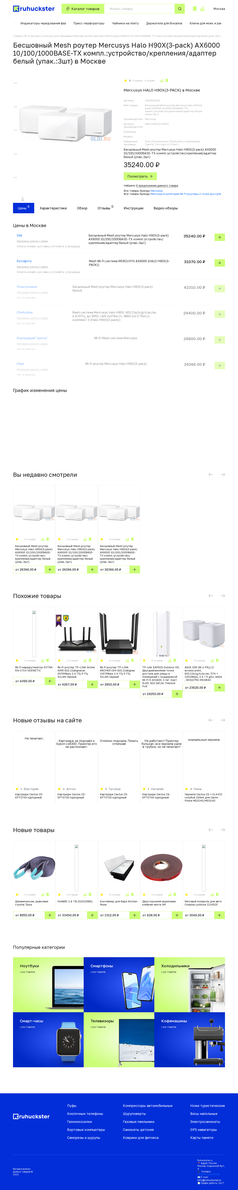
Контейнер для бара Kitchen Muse (118, 903)
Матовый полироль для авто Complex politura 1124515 (203, 903)
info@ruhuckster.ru (209, 1180)
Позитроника (27, 287)
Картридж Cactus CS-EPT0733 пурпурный (29, 796)
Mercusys (156, 190)
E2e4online (25, 312)
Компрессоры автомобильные (148, 1106)
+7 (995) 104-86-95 (208, 1174)
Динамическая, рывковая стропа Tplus (31, 903)
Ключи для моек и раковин (210, 23)
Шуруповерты (134, 1114)
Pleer (20, 364)
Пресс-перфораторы (88, 23)
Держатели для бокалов (164, 23)
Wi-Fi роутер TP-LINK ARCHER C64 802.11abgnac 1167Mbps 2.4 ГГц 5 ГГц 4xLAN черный (117, 672)
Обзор (82, 208)
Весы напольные (204, 1114)
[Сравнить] (161, 80)
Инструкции (133, 208)
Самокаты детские (138, 1130)
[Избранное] (194, 9)
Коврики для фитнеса (141, 1138)
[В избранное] (167, 80)
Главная (18, 36)
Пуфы (71, 1106)
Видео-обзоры (166, 208)
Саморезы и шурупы (83, 1138)
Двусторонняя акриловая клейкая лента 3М (159, 903)
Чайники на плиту (125, 23)
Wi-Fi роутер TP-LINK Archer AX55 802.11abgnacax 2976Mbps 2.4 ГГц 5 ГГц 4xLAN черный (76, 672)
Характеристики (53, 208)
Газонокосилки (79, 1122)
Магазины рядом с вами (32, 241)
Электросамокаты (205, 1122)
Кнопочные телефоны (85, 1114)
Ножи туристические (207, 1106)
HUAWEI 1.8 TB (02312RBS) (74, 901)
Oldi (19, 235)
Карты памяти (201, 1138)
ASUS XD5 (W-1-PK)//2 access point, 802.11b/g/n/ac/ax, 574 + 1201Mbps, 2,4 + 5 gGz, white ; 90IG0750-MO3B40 (203, 673)
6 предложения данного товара (157, 185)
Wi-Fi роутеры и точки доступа (41, 36)
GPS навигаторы (203, 1130)
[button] (15, 23)
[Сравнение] (201, 8)
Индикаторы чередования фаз (43, 23)
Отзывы (104, 208)
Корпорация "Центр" (32, 338)
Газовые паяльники (138, 1122)
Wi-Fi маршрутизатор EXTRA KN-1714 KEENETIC (33, 669)
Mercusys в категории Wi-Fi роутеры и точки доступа (185, 193)
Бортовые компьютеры (86, 1130)
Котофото (24, 261)
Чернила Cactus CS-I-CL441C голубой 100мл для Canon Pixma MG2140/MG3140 (203, 797)
